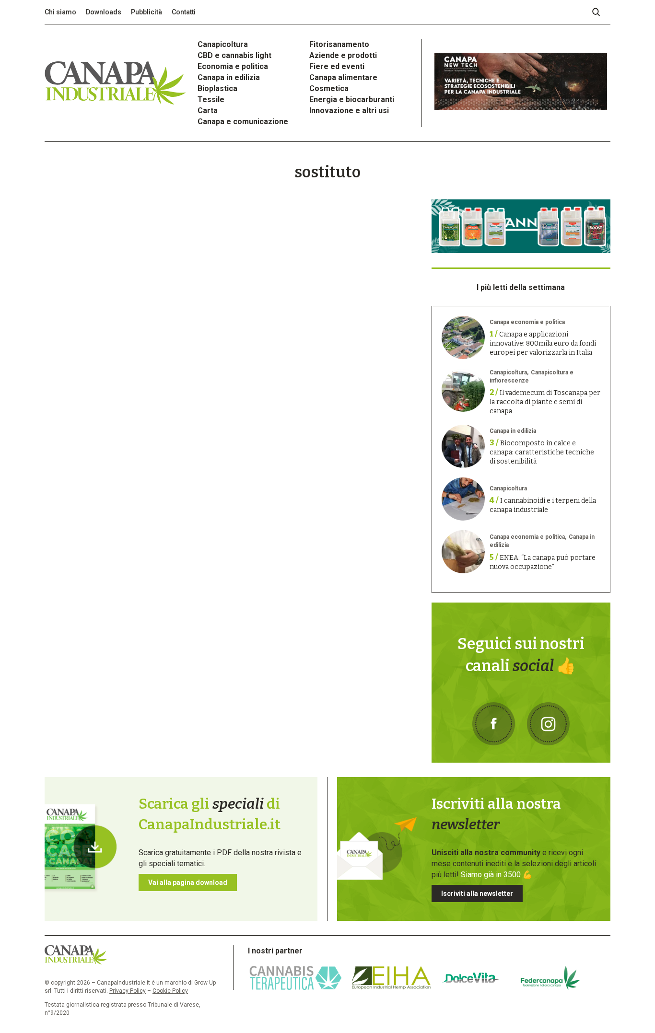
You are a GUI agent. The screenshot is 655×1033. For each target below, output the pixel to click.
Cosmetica (329, 88)
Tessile (211, 99)
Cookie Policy (170, 990)
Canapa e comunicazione (243, 121)
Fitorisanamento (339, 44)
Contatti (184, 12)
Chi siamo (60, 12)
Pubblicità (146, 12)
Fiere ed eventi (336, 66)
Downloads (103, 12)
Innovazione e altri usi (349, 110)
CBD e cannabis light (234, 55)
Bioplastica (217, 88)
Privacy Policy (127, 990)
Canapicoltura (223, 44)
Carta (208, 110)
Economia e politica (233, 66)
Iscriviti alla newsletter (477, 893)
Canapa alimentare (343, 77)
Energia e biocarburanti (351, 99)
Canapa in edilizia (229, 77)
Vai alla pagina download (187, 882)
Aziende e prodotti (343, 55)
